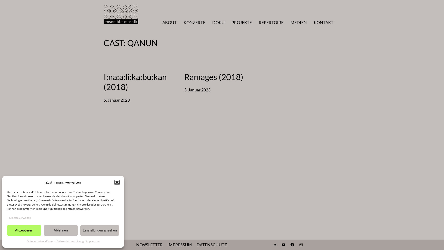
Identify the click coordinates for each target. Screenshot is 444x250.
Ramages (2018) (213, 77)
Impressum (93, 241)
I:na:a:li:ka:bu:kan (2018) (135, 82)
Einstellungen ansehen (100, 230)
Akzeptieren (24, 230)
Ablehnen (61, 230)
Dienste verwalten (20, 217)
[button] (117, 182)
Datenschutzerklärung (40, 241)
